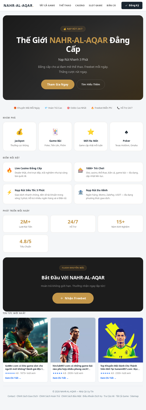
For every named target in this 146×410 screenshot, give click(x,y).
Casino (80, 5)
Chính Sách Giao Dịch (27, 396)
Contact (11, 396)
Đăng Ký (134, 5)
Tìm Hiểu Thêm (90, 84)
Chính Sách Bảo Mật (71, 396)
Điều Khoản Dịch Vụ (92, 396)
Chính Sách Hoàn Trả (49, 396)
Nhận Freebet (75, 298)
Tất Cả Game (47, 5)
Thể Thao (65, 5)
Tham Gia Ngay (58, 84)
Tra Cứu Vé (109, 396)
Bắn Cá (111, 5)
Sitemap (134, 396)
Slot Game (95, 5)
